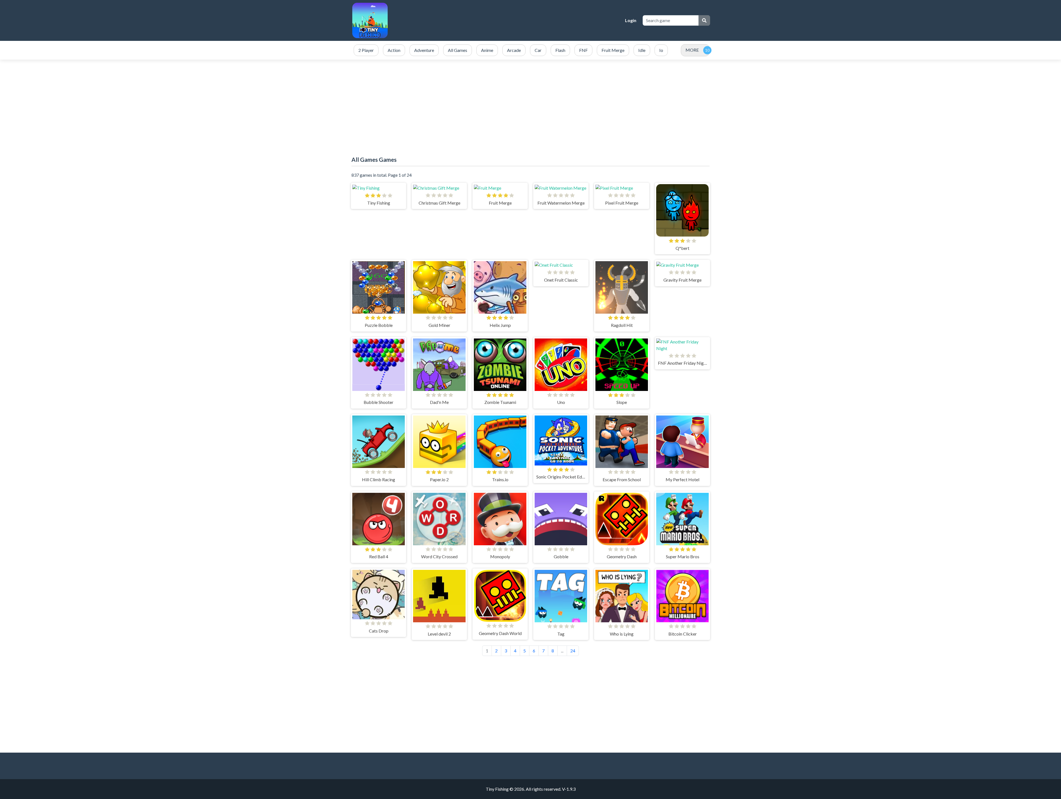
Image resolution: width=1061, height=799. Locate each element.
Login (630, 20)
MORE (692, 49)
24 (572, 650)
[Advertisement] (530, 103)
